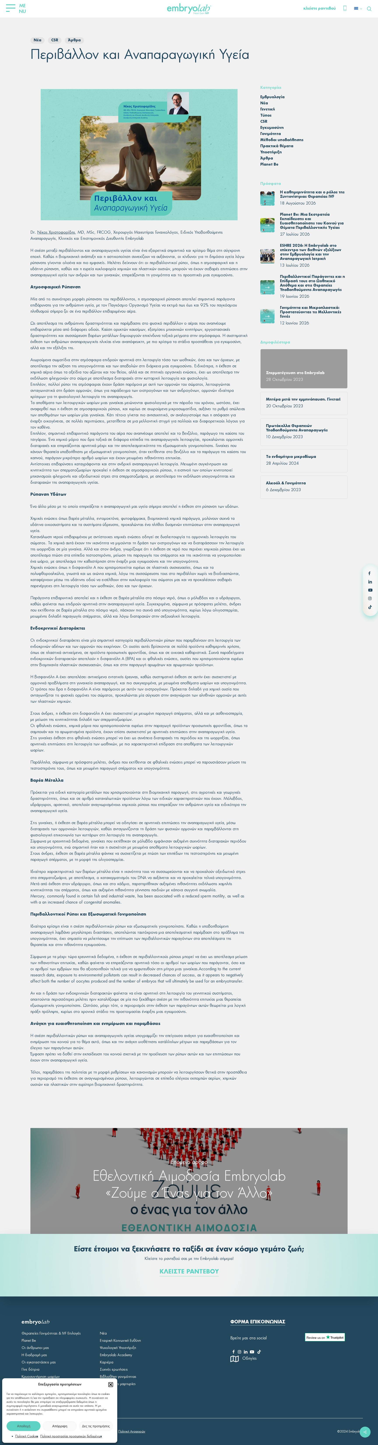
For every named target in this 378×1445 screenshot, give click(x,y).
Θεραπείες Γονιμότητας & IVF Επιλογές (51, 1333)
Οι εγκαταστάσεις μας (39, 1362)
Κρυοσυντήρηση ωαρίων (41, 1376)
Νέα (37, 40)
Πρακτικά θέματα (276, 146)
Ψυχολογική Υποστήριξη (118, 1348)
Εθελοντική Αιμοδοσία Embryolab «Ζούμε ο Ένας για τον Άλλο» (189, 1181)
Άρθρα (74, 40)
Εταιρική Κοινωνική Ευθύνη (120, 1340)
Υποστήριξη (271, 152)
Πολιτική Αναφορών (131, 1431)
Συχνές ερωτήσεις (114, 1369)
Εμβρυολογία (272, 97)
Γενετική (267, 109)
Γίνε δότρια (30, 1369)
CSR (54, 40)
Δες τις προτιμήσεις (96, 1426)
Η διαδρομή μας (34, 1355)
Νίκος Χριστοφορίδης (56, 233)
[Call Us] (345, 8)
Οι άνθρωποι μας (35, 1348)
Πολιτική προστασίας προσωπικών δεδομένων (71, 1436)
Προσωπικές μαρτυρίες (118, 1384)
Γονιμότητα (270, 134)
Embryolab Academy (116, 1355)
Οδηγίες (249, 1359)
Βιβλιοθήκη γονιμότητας (118, 1376)
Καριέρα (106, 1362)
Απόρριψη (59, 1426)
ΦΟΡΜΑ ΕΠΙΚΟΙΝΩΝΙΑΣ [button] (257, 1322)
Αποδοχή (23, 1426)
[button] (110, 1384)
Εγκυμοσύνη (272, 128)
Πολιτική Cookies (26, 1436)
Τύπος (265, 115)
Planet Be (269, 164)
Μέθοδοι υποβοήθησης (281, 140)
